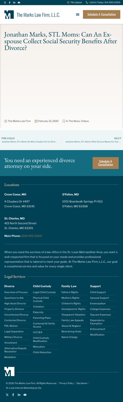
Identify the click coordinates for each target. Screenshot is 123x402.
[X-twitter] (5, 2)
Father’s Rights (70, 292)
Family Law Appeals (73, 320)
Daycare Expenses (100, 314)
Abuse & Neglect (71, 325)
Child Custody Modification (41, 339)
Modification (97, 334)
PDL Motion (11, 325)
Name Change (70, 337)
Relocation (39, 346)
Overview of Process (16, 292)
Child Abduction (42, 352)
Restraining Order (72, 331)
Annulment (10, 342)
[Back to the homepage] (32, 14)
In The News (73, 121)
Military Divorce (13, 337)
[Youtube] (19, 2)
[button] (77, 14)
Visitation (38, 306)
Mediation (10, 357)
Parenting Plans (42, 317)
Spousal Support (99, 297)
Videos (85, 121)
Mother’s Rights (70, 297)
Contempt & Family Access (44, 325)
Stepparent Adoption (73, 314)
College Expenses (100, 309)
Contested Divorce (15, 320)
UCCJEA (37, 332)
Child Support (98, 292)
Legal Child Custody (44, 292)
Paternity (38, 312)
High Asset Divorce (15, 303)
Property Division (14, 309)
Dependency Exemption (97, 322)
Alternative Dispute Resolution (15, 350)
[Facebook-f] (9, 2)
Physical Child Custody (41, 299)
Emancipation (98, 303)
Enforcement (97, 329)
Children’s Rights (71, 303)
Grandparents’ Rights (74, 309)
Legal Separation (14, 331)
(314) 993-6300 (31, 236)
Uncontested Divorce (16, 314)
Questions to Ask (14, 297)
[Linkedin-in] (14, 2)
